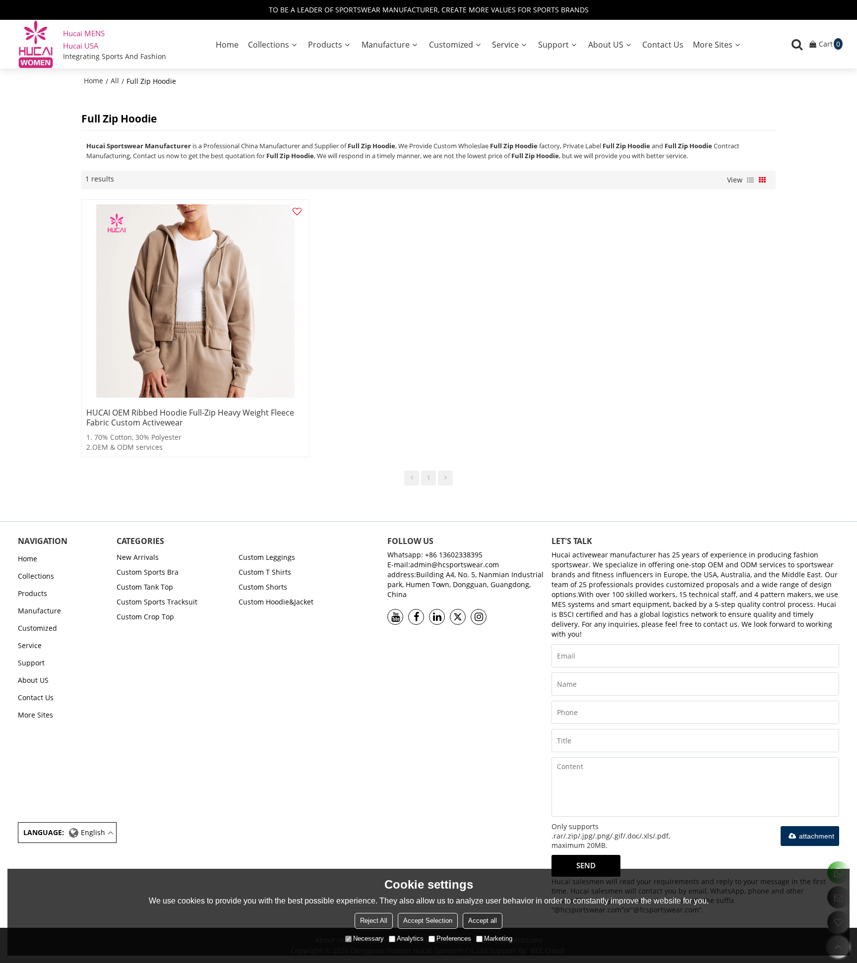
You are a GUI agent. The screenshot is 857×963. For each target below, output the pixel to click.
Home (227, 44)
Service (505, 44)
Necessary (368, 938)
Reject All (373, 920)
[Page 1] (411, 478)
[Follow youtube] (395, 617)
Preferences (453, 938)
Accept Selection (427, 920)
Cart (829, 44)
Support (553, 44)
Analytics (410, 938)
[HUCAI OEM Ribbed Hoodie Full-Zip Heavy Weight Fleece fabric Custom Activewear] (195, 301)
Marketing (498, 938)
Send (586, 865)
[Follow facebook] (416, 617)
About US (605, 44)
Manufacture (386, 44)
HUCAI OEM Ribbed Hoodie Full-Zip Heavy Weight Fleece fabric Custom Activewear (190, 417)
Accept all (482, 920)
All (115, 80)
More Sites (713, 44)
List (750, 180)
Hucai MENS (84, 33)
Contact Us (662, 44)
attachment (816, 836)
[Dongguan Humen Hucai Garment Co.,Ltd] (35, 44)
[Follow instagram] (479, 617)
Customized (451, 44)
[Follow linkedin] (437, 617)
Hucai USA (81, 45)
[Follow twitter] (458, 617)
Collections (268, 44)
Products (325, 44)
